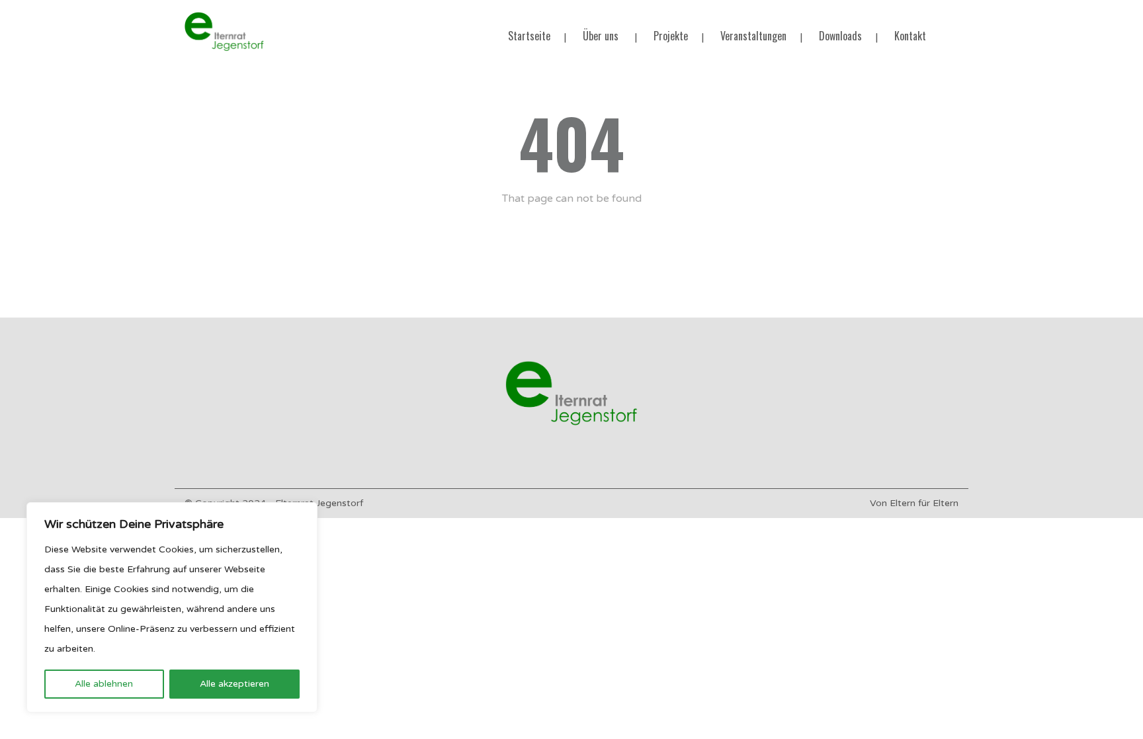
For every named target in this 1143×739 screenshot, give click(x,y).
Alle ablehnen (104, 683)
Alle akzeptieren (234, 683)
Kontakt (910, 36)
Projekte (671, 36)
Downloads (840, 36)
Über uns (600, 36)
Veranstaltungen (753, 36)
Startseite (529, 36)
